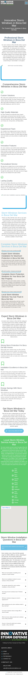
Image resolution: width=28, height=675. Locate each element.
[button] (26, 3)
